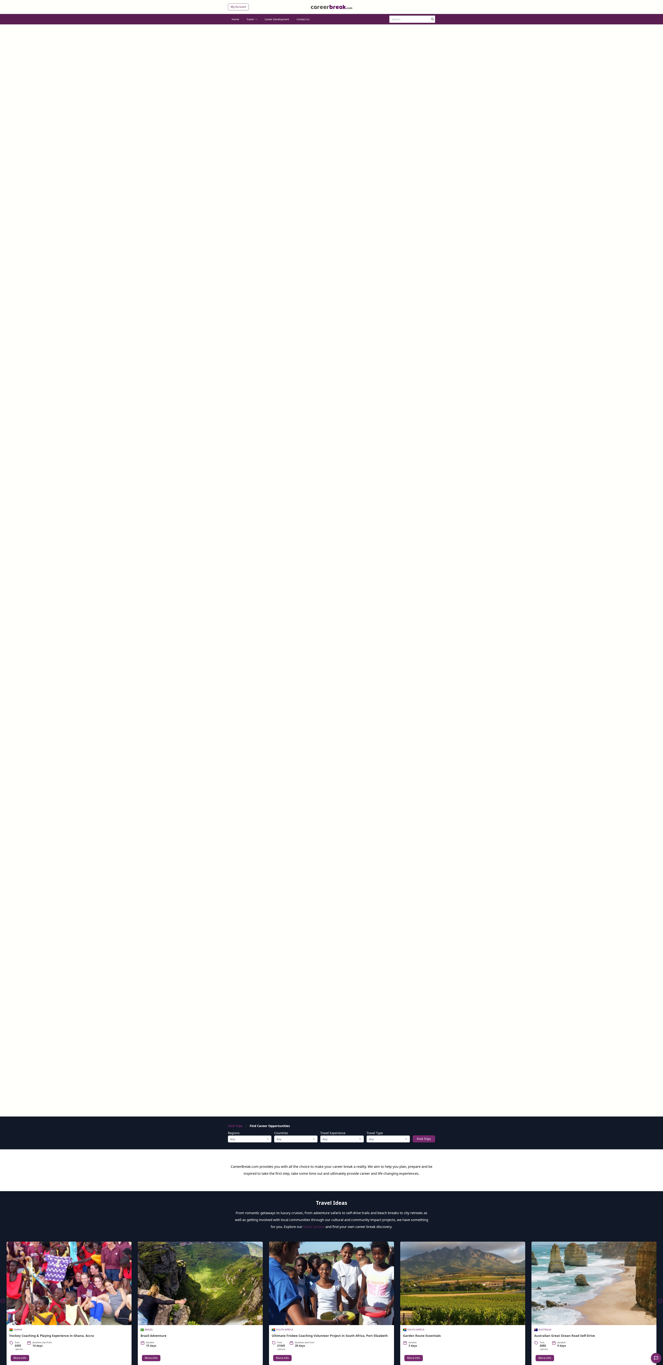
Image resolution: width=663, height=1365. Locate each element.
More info (19, 1358)
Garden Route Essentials (291, 1336)
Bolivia (543, 1329)
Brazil (18, 1329)
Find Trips (235, 1126)
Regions (233, 1133)
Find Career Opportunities (270, 1126)
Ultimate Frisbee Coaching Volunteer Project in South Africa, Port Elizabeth (199, 1336)
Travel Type (375, 1133)
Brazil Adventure (22, 1336)
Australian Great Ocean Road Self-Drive (433, 1336)
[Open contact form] (656, 1358)
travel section (314, 1226)
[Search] (432, 19)
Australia (413, 1329)
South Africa (153, 1329)
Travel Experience (332, 1133)
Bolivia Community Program (556, 1336)
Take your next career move (331, 583)
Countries (281, 1133)
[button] (238, 6)
